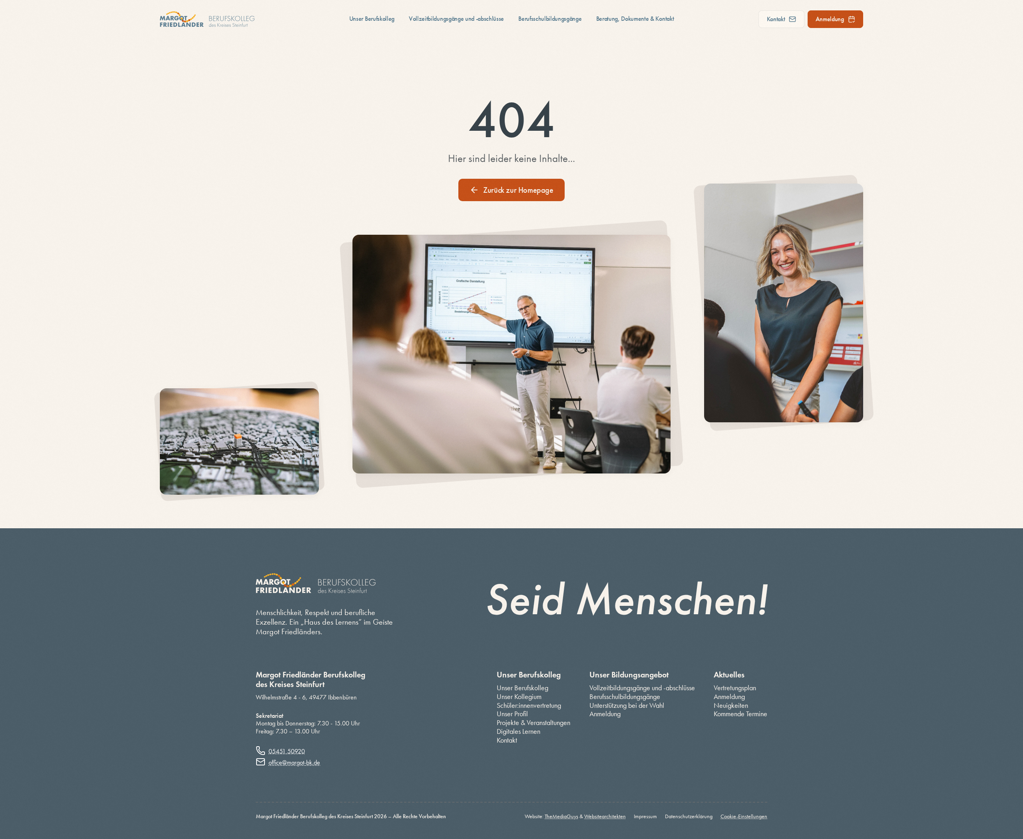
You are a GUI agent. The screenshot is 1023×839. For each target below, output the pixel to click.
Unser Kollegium (519, 697)
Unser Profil (512, 714)
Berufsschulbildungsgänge (549, 18)
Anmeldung (830, 19)
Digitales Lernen (518, 731)
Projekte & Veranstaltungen (533, 723)
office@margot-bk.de (294, 762)
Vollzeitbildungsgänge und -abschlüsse (456, 18)
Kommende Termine (740, 714)
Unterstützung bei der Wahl (626, 705)
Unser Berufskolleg (371, 18)
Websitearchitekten (605, 816)
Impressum (645, 816)
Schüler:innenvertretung (529, 705)
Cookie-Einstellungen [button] (743, 816)
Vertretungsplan (735, 688)
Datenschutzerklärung (689, 816)
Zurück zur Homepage (518, 190)
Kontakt (776, 19)
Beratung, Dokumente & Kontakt (635, 18)
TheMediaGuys (561, 816)
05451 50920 (287, 751)
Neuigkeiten (731, 705)
